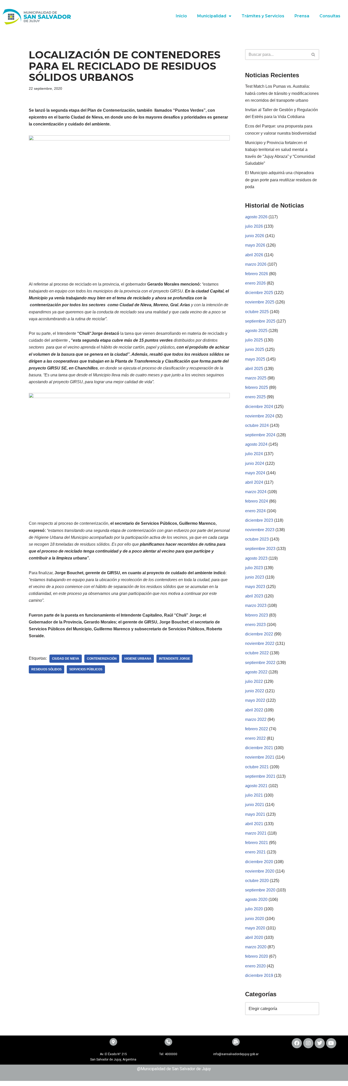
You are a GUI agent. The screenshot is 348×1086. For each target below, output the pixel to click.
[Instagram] (308, 1043)
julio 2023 (254, 568)
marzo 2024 (255, 492)
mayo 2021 (255, 814)
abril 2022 (254, 710)
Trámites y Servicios (263, 16)
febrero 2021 (256, 842)
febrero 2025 (256, 387)
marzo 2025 (255, 378)
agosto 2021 (256, 786)
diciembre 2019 (259, 975)
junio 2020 (254, 918)
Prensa (302, 16)
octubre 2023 (257, 539)
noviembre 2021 (259, 757)
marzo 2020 (255, 947)
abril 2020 (254, 937)
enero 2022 (255, 738)
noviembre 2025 (259, 302)
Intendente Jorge (174, 658)
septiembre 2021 (260, 776)
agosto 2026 (256, 217)
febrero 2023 (256, 615)
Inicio (181, 16)
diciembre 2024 (259, 406)
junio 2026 (254, 236)
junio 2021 (254, 804)
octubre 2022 (257, 653)
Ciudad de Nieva (65, 658)
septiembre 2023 (260, 548)
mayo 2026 (255, 245)
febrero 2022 (256, 729)
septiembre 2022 (260, 662)
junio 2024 (254, 463)
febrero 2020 (256, 956)
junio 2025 (254, 349)
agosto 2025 (256, 330)
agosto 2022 (256, 672)
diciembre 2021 (259, 748)
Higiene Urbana (137, 658)
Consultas (329, 16)
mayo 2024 (255, 473)
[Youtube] (331, 1043)
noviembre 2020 (259, 871)
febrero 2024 (256, 501)
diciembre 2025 (259, 292)
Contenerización (102, 658)
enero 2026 (255, 283)
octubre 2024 (257, 425)
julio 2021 (254, 795)
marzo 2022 (255, 719)
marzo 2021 (255, 833)
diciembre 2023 (259, 520)
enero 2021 (255, 852)
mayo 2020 (255, 928)
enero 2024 (255, 511)
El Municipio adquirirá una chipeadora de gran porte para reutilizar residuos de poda (281, 180)
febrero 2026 (256, 274)
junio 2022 (254, 691)
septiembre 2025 (260, 321)
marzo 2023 (255, 605)
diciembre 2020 (259, 862)
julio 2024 (254, 454)
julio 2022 (254, 681)
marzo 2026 (255, 264)
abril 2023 (254, 596)
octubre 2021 (257, 767)
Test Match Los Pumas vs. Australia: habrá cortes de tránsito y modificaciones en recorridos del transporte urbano (282, 93)
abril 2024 (254, 482)
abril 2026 (254, 255)
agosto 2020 (256, 899)
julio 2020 (254, 909)
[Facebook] (297, 1043)
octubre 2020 (257, 880)
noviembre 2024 (259, 416)
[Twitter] (320, 1043)
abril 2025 (254, 368)
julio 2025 (254, 340)
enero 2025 (255, 397)
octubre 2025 (257, 312)
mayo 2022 (255, 700)
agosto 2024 (256, 444)
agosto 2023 (256, 558)
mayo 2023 (255, 586)
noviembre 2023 (259, 530)
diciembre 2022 (259, 634)
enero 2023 (255, 624)
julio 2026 (254, 226)
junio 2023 (254, 577)
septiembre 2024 (260, 435)
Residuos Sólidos (46, 669)
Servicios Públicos (85, 669)
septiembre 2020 (260, 890)
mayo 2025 (255, 359)
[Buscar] (313, 54)
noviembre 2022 (259, 643)
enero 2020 (255, 966)
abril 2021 (254, 824)
